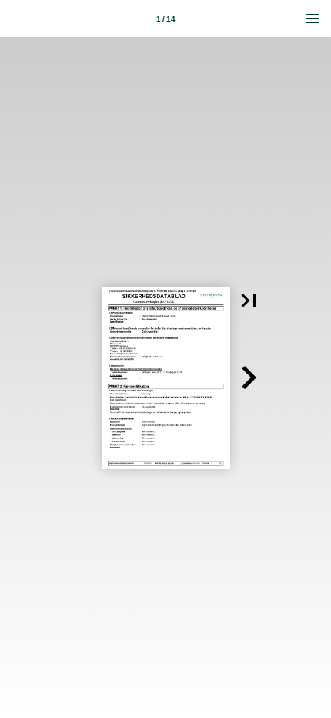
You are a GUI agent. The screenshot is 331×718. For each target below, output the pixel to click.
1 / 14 (166, 19)
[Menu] (312, 18)
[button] (248, 300)
